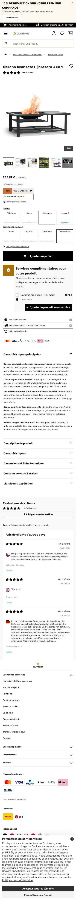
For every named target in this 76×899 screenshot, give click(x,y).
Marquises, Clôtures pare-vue (18, 681)
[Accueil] (9, 54)
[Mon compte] (54, 33)
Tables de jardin (10, 725)
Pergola (7, 738)
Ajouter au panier (41, 256)
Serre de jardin (10, 706)
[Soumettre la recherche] (6, 44)
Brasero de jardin (55, 54)
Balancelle (8, 713)
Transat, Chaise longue (14, 732)
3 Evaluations (27, 72)
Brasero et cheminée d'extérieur (27, 54)
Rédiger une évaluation (39, 514)
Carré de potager (11, 700)
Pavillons (7, 694)
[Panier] (70, 33)
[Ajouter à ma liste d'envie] (71, 66)
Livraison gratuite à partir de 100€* (57, 25)
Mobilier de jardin (11, 687)
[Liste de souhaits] (62, 33)
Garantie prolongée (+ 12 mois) (38, 295)
